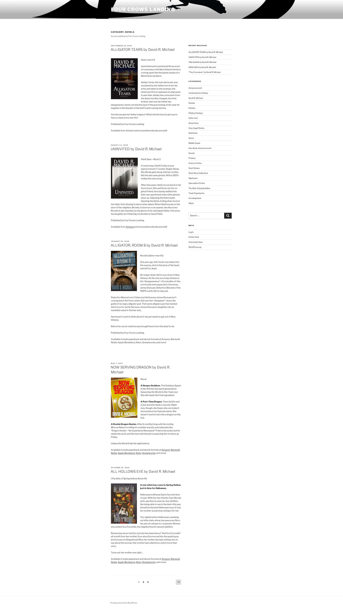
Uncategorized (195, 198)
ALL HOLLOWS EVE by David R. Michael (143, 471)
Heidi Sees (193, 133)
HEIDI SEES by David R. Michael (202, 67)
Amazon (130, 227)
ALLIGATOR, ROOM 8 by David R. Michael (144, 245)
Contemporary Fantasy (198, 93)
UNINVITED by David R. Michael (136, 149)
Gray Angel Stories (196, 128)
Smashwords (148, 453)
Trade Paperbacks (196, 193)
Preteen (192, 158)
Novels (192, 153)
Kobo (138, 453)
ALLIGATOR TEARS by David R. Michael (143, 49)
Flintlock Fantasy (196, 113)
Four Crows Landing (143, 9)
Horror (191, 138)
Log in (191, 232)
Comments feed (195, 242)
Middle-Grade (194, 143)
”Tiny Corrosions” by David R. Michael (205, 72)
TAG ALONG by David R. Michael (202, 62)
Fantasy (192, 108)
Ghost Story (194, 123)
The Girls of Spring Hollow (199, 188)
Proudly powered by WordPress (123, 603)
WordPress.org (195, 247)
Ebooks (192, 103)
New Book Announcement (200, 148)
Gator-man (193, 118)
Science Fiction (195, 163)
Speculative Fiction (197, 183)
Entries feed (194, 237)
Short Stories (194, 168)
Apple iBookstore (126, 453)
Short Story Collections (198, 173)
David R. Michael (196, 98)
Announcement (195, 88)
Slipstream (193, 178)
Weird (191, 203)
